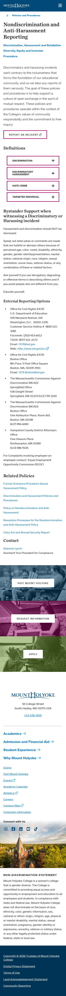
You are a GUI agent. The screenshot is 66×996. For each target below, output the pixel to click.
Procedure (10, 56)
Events (7, 780)
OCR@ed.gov (27, 344)
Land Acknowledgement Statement (25, 979)
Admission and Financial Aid (26, 742)
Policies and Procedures (26, 15)
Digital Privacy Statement (19, 966)
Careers (8, 799)
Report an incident (23, 134)
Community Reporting (17, 985)
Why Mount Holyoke (19, 758)
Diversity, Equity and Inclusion (23, 50)
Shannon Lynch (12, 548)
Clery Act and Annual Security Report (26, 532)
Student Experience (19, 750)
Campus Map (11, 805)
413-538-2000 (33, 715)
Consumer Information (17, 812)
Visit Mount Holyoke (15, 774)
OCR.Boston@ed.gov (32, 372)
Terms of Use (11, 972)
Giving (7, 767)
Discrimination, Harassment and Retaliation (32, 45)
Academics (12, 733)
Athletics (8, 793)
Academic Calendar (15, 786)
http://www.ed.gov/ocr (31, 348)
